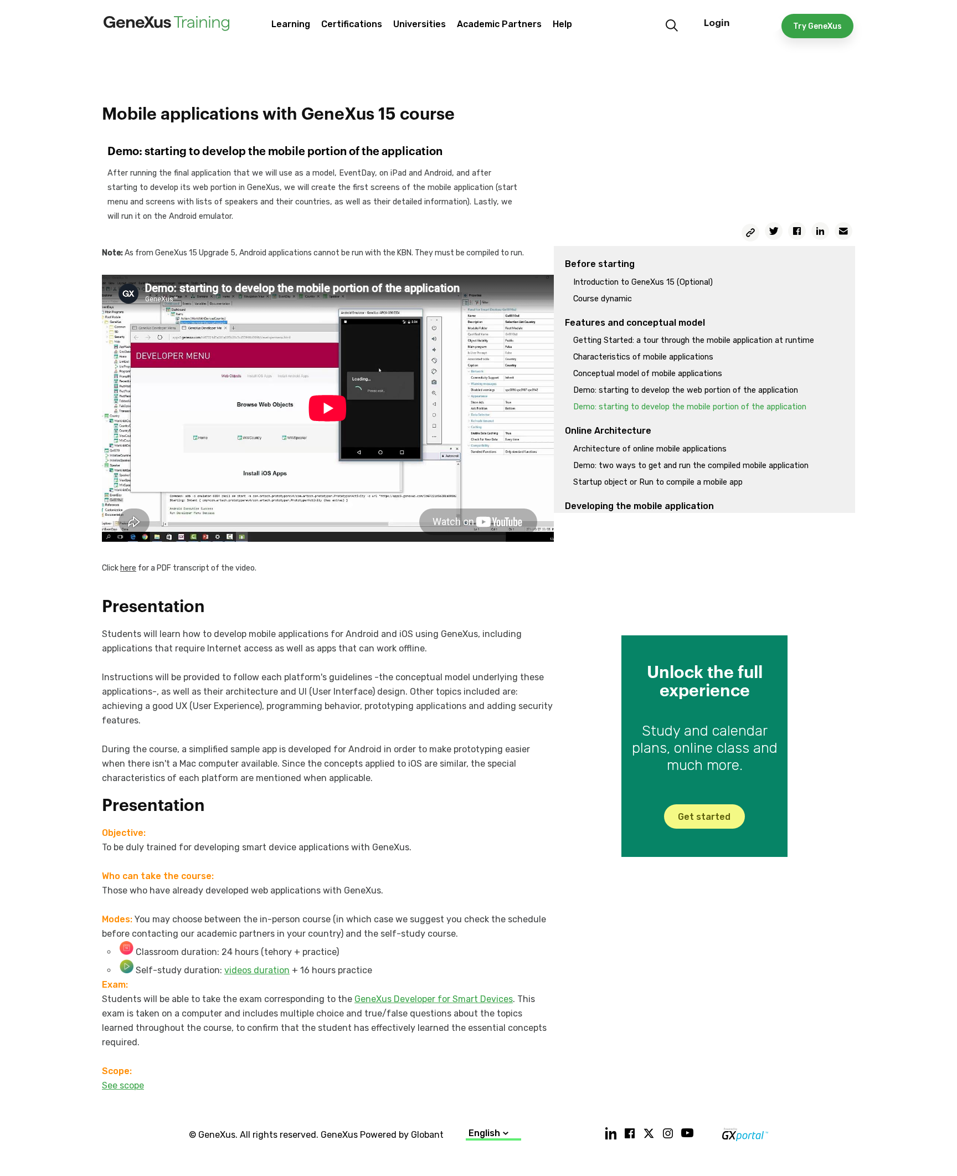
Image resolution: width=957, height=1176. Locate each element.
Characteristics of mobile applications (643, 357)
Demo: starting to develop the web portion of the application (685, 390)
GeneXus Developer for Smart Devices (433, 999)
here (128, 568)
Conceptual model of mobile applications (647, 373)
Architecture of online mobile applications (650, 449)
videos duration (257, 970)
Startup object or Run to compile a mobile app (658, 482)
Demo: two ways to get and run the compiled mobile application (691, 465)
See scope (123, 1085)
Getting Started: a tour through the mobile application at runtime (693, 340)
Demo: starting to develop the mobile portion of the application (689, 407)
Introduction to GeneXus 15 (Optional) (643, 282)
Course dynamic (602, 299)
